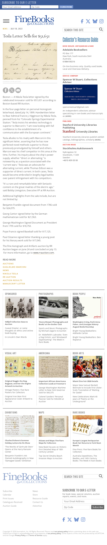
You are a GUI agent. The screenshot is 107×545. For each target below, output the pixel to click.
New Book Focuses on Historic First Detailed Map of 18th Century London (52, 449)
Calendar (7, 494)
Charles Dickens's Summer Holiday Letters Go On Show (17, 441)
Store (35, 494)
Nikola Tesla (10, 273)
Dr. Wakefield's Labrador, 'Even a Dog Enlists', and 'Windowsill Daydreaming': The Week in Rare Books (53, 338)
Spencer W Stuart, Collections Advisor (80, 81)
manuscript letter (14, 283)
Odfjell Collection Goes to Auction (16, 323)
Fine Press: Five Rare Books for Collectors (87, 450)
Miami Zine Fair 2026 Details (85, 381)
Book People (79, 294)
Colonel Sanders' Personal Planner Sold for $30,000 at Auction (51, 399)
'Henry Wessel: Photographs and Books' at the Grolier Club (53, 323)
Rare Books (79, 412)
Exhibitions (11, 412)
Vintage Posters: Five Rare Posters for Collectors (17, 391)
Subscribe (7, 491)
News (5, 28)
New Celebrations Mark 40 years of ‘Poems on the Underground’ (85, 399)
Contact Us (38, 502)
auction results (12, 280)
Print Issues (8, 498)
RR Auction (9, 277)
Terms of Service (35, 535)
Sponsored (11, 294)
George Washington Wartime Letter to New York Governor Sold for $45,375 (52, 390)
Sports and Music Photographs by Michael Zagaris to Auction (53, 329)
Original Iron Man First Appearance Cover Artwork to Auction (18, 399)
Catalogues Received (12, 502)
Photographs (46, 294)
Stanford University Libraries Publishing (80, 126)
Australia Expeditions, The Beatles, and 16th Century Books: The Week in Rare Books (87, 458)
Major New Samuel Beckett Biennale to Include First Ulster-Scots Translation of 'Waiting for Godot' (87, 389)
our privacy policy (61, 531)
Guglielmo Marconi (14, 267)
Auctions (8, 263)
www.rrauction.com (43, 252)
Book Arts (78, 353)
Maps (41, 412)
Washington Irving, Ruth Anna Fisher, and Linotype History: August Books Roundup (86, 324)
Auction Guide (9, 505)
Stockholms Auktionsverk (78, 148)
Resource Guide (40, 498)
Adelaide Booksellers (75, 49)
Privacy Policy (20, 535)
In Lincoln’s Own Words (16, 337)
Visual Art (10, 353)
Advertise (37, 505)
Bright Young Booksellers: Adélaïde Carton (85, 332)
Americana (44, 353)
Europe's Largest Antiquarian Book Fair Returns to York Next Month (87, 443)
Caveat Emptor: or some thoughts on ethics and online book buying (19, 330)
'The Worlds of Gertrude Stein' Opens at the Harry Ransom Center (19, 449)
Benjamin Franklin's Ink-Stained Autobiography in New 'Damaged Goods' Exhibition (19, 458)
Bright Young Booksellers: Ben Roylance (87, 338)
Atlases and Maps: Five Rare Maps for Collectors (51, 441)
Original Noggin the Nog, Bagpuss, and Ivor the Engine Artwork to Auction (18, 383)
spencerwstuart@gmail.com (76, 107)
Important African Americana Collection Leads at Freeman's (52, 382)
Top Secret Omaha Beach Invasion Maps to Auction (50, 457)
